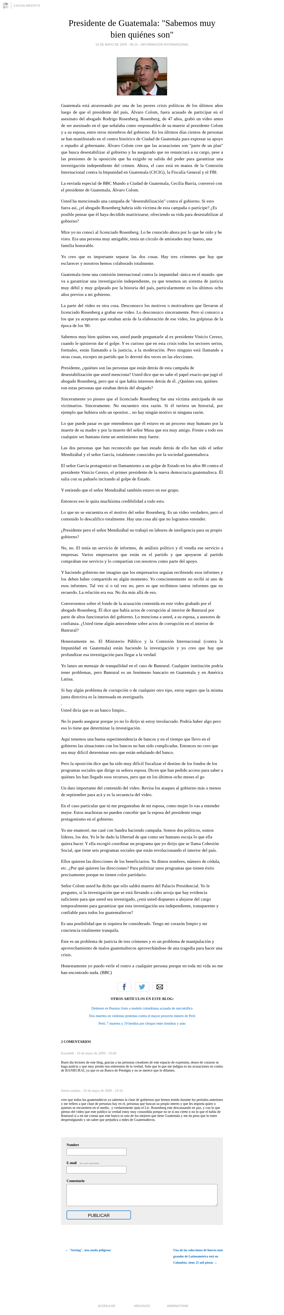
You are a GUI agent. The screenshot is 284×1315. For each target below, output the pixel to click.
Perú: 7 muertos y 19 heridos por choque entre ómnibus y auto (142, 1023)
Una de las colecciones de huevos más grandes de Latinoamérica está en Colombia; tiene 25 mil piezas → (198, 1256)
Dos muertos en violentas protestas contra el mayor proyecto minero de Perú (142, 1016)
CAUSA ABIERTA (27, 5)
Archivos (142, 1306)
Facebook (124, 986)
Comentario (76, 1181)
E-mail (83, 1163)
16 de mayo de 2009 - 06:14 (116, 44)
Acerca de (106, 1306)
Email (160, 986)
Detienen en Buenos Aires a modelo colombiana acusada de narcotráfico (142, 1008)
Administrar (177, 1306)
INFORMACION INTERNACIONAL (165, 44)
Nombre (73, 1145)
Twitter (142, 986)
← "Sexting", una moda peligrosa (88, 1250)
